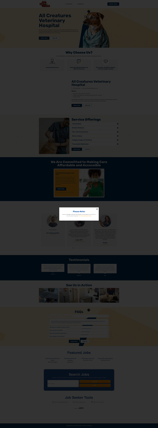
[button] (97, 209)
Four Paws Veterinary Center (84, 215)
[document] (79, 214)
